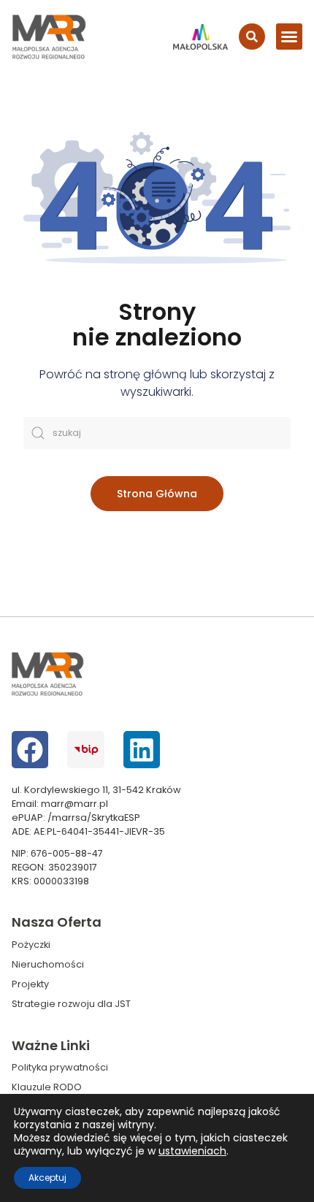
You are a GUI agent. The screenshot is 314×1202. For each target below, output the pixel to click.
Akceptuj (47, 1177)
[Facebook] (30, 749)
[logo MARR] (49, 37)
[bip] (85, 749)
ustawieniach (192, 1150)
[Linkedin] (141, 749)
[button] (289, 36)
